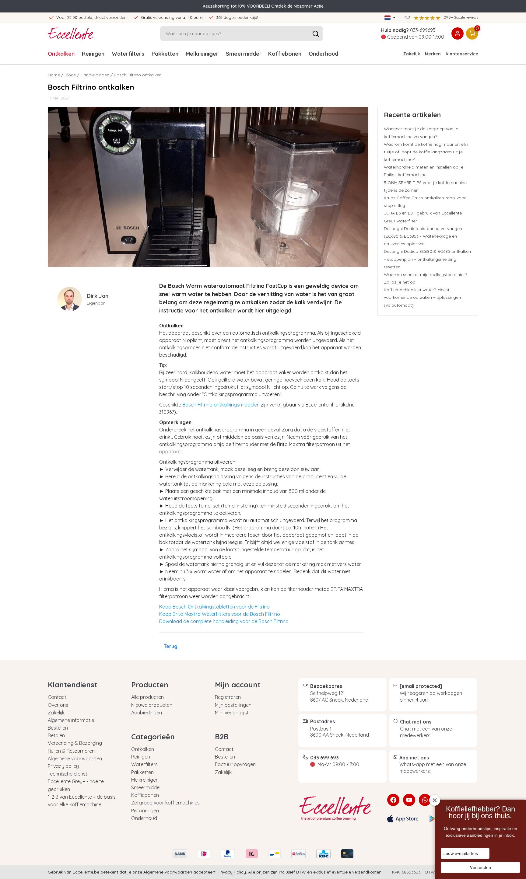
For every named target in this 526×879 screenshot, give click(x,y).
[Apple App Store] (402, 818)
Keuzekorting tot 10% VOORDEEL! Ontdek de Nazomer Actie (263, 6)
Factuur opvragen (235, 764)
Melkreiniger (202, 53)
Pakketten (165, 53)
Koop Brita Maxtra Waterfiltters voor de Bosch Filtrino (219, 614)
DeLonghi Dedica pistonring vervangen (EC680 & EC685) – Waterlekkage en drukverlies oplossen (423, 236)
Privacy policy (63, 766)
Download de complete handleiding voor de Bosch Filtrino (224, 621)
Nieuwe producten (151, 705)
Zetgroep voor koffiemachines (165, 803)
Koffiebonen (284, 53)
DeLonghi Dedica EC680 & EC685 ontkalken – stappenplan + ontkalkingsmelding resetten (427, 259)
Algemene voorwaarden (75, 758)
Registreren (228, 697)
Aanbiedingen (146, 713)
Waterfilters (128, 53)
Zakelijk (411, 54)
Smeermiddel (243, 53)
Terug (170, 646)
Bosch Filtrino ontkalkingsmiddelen (221, 405)
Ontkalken (61, 53)
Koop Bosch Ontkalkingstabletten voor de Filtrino (214, 607)
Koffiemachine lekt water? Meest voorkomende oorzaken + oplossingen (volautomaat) (422, 297)
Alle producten (147, 697)
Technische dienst (67, 774)
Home (54, 75)
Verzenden (480, 867)
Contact (57, 697)
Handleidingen (94, 75)
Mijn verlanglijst (232, 713)
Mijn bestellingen (233, 705)
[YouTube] (409, 800)
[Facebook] (393, 800)
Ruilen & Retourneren (71, 751)
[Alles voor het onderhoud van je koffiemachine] (338, 808)
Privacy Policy (232, 872)
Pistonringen (145, 810)
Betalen (56, 735)
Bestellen (58, 728)
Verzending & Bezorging (75, 743)
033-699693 (422, 30)
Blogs (70, 75)
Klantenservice (462, 54)
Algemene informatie (71, 720)
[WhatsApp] (425, 800)
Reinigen (93, 53)
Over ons (58, 705)
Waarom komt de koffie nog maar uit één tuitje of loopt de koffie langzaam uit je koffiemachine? (426, 151)
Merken (433, 54)
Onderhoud (323, 53)
